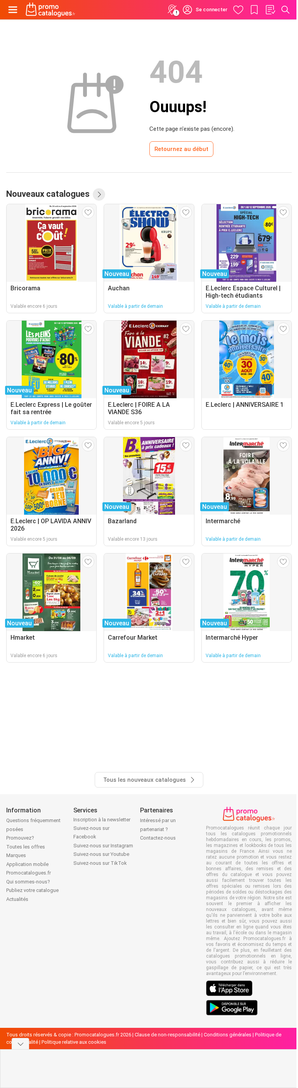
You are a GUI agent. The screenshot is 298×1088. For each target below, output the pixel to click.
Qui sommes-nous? (28, 882)
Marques (16, 855)
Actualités (17, 899)
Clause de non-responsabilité (167, 1035)
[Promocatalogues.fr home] (50, 9)
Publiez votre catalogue (32, 890)
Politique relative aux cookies (74, 1042)
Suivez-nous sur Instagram (103, 846)
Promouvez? (20, 838)
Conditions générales (227, 1035)
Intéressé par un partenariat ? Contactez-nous (158, 829)
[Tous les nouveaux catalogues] (99, 194)
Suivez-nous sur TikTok (100, 863)
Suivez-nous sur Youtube (101, 854)
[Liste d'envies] (270, 9)
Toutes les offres (25, 847)
